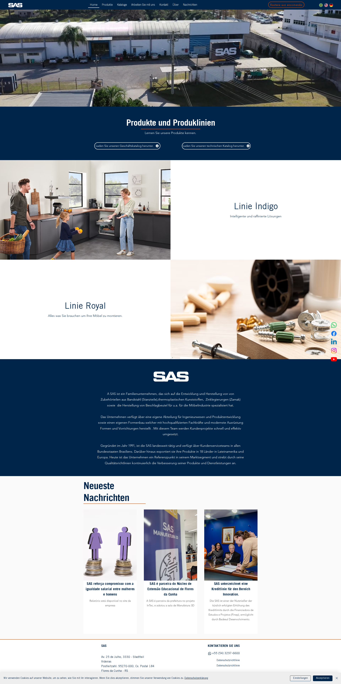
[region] (110, 571)
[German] (331, 5)
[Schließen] (337, 678)
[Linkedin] (333, 342)
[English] (326, 5)
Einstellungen (300, 678)
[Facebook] (333, 333)
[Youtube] (333, 359)
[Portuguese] (320, 5)
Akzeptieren (322, 678)
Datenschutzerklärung (196, 678)
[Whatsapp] (333, 325)
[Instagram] (333, 350)
